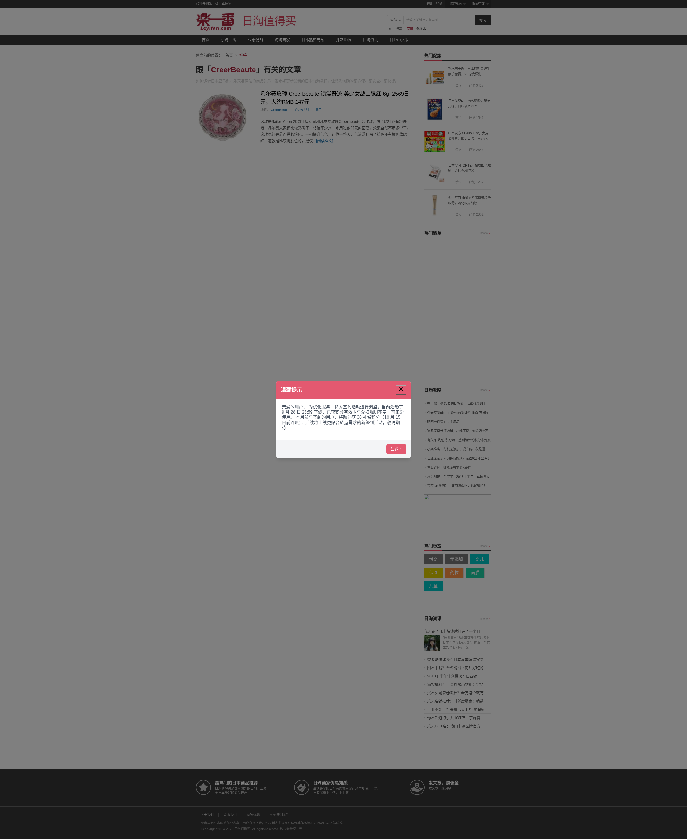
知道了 (396, 449)
